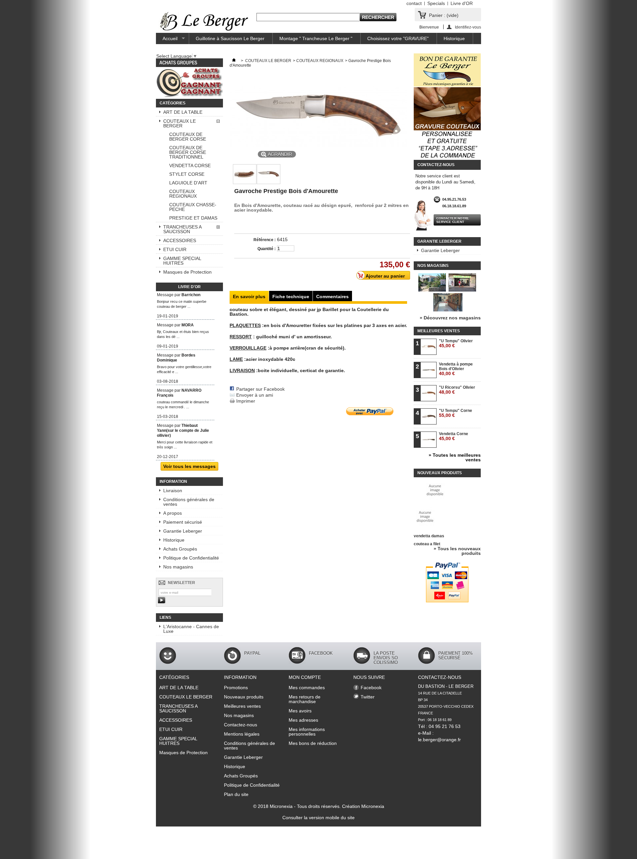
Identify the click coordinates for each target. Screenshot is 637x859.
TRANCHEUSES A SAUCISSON (182, 229)
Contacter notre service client (452, 220)
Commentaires (332, 296)
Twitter (368, 696)
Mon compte (305, 677)
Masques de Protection (187, 272)
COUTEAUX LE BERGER (179, 123)
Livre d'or (189, 287)
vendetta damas (429, 536)
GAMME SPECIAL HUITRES (182, 261)
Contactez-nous (240, 724)
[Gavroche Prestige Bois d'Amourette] (244, 182)
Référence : (264, 239)
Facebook (371, 687)
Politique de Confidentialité (191, 558)
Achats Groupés (180, 549)
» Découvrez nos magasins (450, 317)
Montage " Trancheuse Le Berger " (315, 38)
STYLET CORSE (186, 174)
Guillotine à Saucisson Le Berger (230, 38)
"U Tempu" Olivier (456, 343)
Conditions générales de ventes (188, 502)
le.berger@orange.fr (439, 739)
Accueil (166, 40)
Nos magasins (178, 566)
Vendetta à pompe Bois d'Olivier (456, 369)
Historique (454, 38)
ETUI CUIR (174, 249)
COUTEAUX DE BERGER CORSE (187, 137)
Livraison (172, 490)
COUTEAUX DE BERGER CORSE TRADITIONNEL (187, 152)
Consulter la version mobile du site (318, 817)
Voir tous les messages (189, 466)
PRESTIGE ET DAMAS (193, 218)
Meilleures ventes (438, 331)
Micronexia (281, 806)
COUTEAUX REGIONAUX (183, 194)
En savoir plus (249, 296)
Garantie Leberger (182, 531)
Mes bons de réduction (313, 743)
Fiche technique (290, 296)
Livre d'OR (462, 3)
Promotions (236, 687)
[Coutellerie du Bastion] (204, 21)
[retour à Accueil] (234, 60)
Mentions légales (241, 734)
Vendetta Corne (453, 436)
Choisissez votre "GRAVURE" (398, 38)
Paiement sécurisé (182, 522)
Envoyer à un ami (254, 395)
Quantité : (266, 248)
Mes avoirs (300, 710)
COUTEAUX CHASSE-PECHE (192, 207)
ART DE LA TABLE (182, 112)
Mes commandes (307, 687)
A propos (172, 513)
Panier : (444, 15)
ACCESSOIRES (179, 240)
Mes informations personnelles (307, 731)
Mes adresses (303, 720)
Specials (436, 3)
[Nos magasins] (447, 309)
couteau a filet (427, 544)
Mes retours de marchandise (304, 699)
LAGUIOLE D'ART (188, 182)
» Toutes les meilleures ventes (455, 457)
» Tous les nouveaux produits (457, 551)
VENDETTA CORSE (190, 165)
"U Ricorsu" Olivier (457, 390)
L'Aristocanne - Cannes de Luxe (191, 629)
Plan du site (236, 794)
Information (173, 481)
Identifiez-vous (468, 27)
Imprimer (245, 401)
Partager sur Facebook (260, 389)
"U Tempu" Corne (455, 413)
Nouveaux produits (439, 473)
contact (414, 3)
